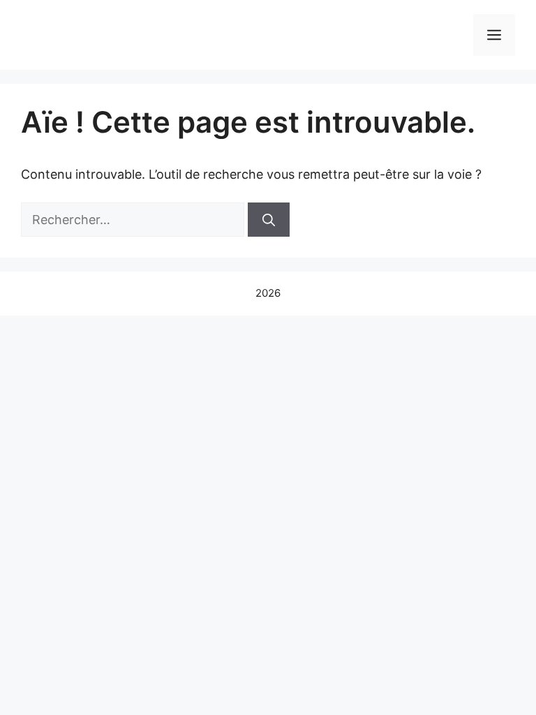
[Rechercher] (269, 219)
